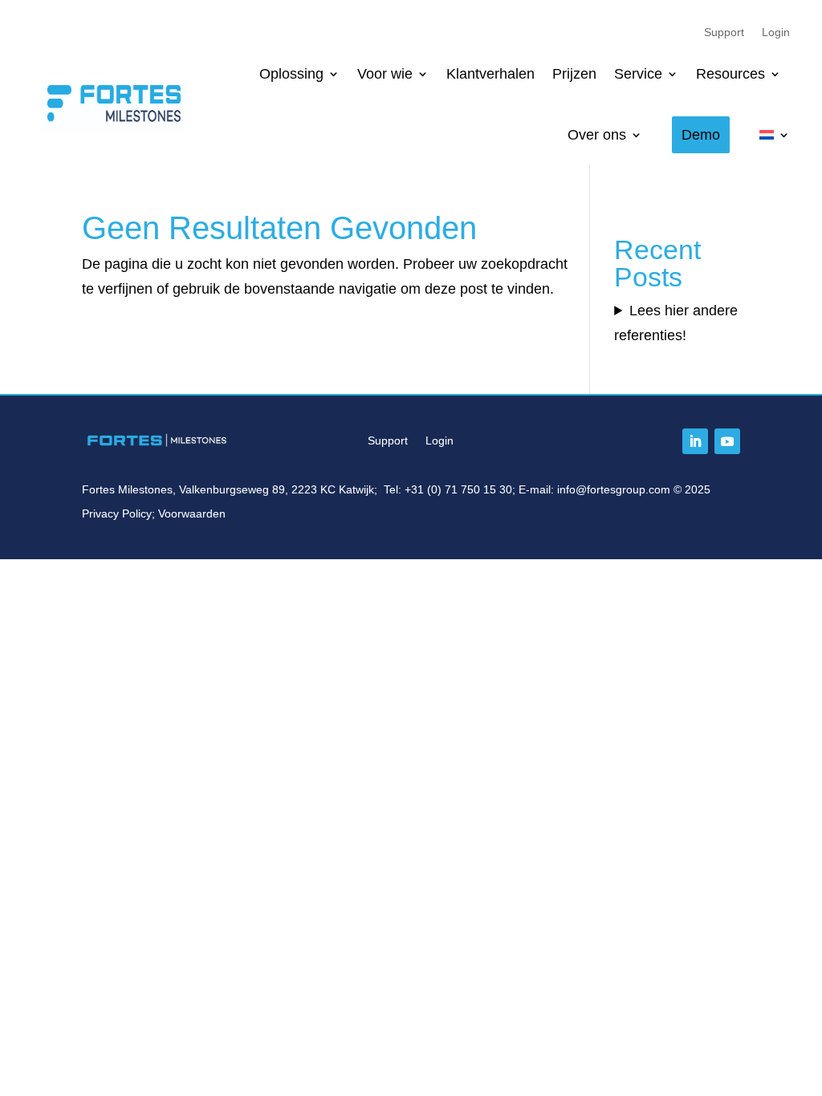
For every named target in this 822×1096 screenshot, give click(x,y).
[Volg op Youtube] (727, 441)
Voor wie (385, 74)
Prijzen (574, 74)
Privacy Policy (117, 513)
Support (724, 32)
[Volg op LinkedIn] (695, 441)
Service (638, 74)
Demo (701, 135)
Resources (730, 74)
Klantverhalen (490, 74)
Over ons (597, 135)
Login (776, 32)
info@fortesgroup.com (613, 489)
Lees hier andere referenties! (676, 322)
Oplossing (291, 74)
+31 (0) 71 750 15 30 (458, 489)
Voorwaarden (192, 513)
